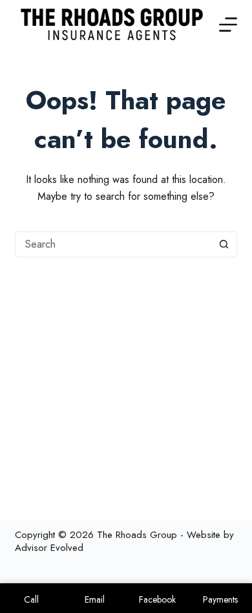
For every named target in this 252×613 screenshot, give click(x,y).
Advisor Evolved (49, 548)
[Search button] (224, 244)
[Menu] (228, 25)
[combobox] (113, 244)
